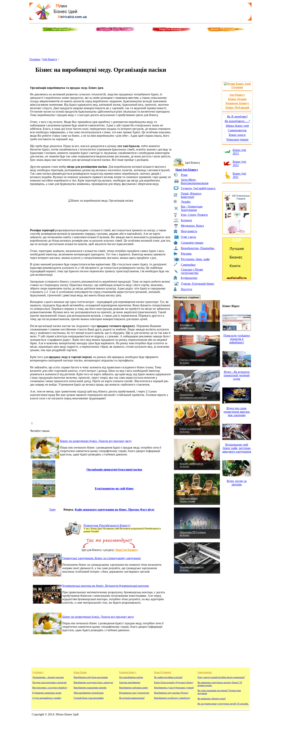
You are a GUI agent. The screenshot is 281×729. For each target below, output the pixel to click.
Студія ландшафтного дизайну (46, 698)
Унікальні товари (237, 139)
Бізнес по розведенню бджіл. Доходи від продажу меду (96, 441)
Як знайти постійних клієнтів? (168, 677)
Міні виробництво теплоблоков (89, 692)
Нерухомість (189, 231)
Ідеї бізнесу (49, 59)
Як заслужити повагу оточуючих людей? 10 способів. (223, 703)
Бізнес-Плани (237, 99)
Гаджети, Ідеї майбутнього (198, 188)
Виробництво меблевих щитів (133, 687)
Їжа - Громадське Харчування (192, 208)
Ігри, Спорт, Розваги (194, 214)
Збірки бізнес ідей (237, 125)
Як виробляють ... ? (237, 121)
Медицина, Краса (192, 225)
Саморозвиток (237, 130)
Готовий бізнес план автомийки (89, 698)
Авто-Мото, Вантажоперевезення (194, 181)
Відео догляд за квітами (237, 482)
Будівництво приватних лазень (46, 692)
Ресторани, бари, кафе (195, 259)
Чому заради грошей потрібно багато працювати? (221, 677)
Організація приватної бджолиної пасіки (114, 469)
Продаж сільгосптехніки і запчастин (49, 682)
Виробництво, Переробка (197, 248)
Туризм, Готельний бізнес (197, 283)
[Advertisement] (140, 45)
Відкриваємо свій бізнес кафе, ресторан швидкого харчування (236, 448)
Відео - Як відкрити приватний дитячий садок (237, 375)
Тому (52, 509)
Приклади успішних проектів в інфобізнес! (236, 339)
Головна (34, 59)
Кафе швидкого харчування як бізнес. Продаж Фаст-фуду (114, 509)
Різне (184, 175)
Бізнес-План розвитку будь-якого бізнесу (173, 682)
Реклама (186, 253)
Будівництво (189, 278)
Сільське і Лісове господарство (192, 271)
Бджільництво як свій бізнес (114, 488)
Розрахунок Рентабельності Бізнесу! (107, 525)
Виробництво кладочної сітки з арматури (93, 682)
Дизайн (186, 201)
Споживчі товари (192, 242)
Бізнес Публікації (237, 107)
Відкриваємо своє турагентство (134, 692)
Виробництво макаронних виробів (90, 687)
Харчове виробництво (129, 682)
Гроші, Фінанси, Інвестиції (191, 195)
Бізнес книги (237, 134)
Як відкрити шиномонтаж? (132, 698)
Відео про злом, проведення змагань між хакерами (237, 412)
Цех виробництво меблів (131, 677)
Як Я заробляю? (237, 116)
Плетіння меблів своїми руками (188, 500)
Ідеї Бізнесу (237, 94)
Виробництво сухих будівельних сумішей (174, 687)
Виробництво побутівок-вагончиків (91, 677)
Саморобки (188, 264)
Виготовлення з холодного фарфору (49, 687)
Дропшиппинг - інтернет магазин (48, 677)
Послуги (186, 289)
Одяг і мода (188, 237)
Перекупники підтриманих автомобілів (193, 396)
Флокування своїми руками (187, 326)
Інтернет (186, 220)
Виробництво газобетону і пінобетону (172, 698)
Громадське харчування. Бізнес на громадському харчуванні (101, 558)
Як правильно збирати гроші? (211, 698)
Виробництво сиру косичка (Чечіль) (171, 692)
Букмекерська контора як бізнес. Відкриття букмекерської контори (105, 585)
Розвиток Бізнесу (237, 103)
